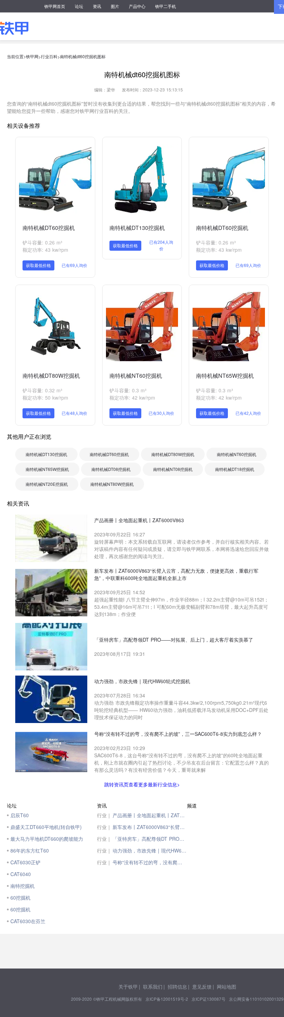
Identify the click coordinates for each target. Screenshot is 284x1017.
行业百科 (49, 56)
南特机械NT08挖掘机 (173, 469)
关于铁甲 (128, 986)
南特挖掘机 (22, 885)
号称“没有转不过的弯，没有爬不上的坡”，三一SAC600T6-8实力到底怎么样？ (150, 862)
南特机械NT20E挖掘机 (47, 484)
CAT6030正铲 (25, 862)
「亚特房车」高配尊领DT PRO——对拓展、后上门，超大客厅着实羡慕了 (150, 838)
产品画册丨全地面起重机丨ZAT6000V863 (150, 815)
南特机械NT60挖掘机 (135, 376)
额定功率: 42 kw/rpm (132, 397)
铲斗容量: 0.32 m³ (42, 390)
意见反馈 (202, 986)
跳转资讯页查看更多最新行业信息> (142, 784)
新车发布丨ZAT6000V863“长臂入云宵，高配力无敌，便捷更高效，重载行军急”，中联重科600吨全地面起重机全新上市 (150, 826)
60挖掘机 (20, 897)
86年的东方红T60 (29, 850)
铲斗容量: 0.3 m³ (128, 390)
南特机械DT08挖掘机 (111, 469)
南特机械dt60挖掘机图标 (83, 56)
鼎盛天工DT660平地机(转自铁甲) (46, 826)
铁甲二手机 (165, 6)
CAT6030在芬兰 (27, 921)
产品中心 (137, 6)
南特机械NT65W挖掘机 (225, 376)
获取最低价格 (38, 265)
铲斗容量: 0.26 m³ (42, 242)
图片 (115, 6)
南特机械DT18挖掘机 (234, 469)
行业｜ (104, 815)
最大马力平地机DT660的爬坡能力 (46, 838)
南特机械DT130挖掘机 (137, 228)
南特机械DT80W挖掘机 (51, 376)
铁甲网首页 (54, 6)
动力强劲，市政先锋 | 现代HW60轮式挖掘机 (150, 850)
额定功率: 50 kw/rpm (45, 397)
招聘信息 (177, 986)
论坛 (79, 6)
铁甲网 (32, 56)
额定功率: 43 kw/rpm (45, 249)
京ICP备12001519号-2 (166, 999)
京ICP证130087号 (208, 999)
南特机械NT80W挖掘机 (112, 484)
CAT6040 (20, 874)
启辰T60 (19, 815)
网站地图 (226, 986)
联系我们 (152, 986)
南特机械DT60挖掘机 (49, 228)
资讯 (97, 6)
